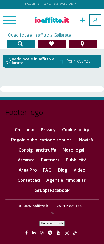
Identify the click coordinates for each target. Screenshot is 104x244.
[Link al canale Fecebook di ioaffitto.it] (27, 232)
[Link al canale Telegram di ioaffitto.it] (50, 232)
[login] (95, 20)
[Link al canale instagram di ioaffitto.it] (42, 232)
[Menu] (9, 20)
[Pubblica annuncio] (82, 19)
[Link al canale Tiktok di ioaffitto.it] (74, 232)
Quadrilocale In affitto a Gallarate (39, 35)
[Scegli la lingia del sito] (52, 223)
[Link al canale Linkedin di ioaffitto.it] (34, 232)
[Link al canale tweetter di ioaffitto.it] (67, 232)
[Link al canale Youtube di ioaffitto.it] (59, 232)
